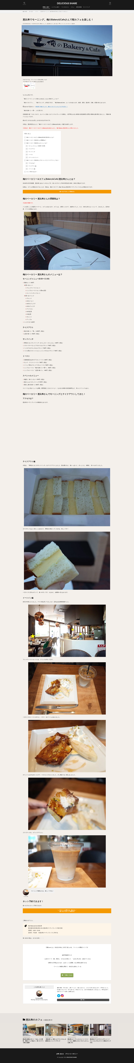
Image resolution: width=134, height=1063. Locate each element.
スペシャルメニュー (32, 157)
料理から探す (46, 7)
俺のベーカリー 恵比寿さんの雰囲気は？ (35, 140)
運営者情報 (79, 7)
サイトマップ (86, 7)
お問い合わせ (60, 1053)
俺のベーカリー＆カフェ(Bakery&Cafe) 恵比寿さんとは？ (39, 137)
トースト (29, 154)
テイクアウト (30, 148)
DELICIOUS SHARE (67, 3)
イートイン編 (30, 168)
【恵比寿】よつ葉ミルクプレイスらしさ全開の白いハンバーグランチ (55, 1040)
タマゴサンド (68, 23)
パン (46, 23)
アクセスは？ (30, 163)
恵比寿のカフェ (50, 23)
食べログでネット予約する (67, 191)
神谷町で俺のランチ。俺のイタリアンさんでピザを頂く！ (52, 106)
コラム (72, 7)
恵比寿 (73, 23)
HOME (25, 11)
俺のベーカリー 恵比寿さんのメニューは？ (36, 143)
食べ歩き (31, 11)
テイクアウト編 (31, 166)
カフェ (36, 11)
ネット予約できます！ (31, 171)
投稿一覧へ (82, 999)
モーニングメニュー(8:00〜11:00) (35, 146)
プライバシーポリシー (71, 1053)
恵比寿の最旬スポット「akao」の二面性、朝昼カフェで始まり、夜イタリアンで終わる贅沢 (33, 1041)
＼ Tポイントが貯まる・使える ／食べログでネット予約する (67, 911)
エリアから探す (55, 7)
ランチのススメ (65, 7)
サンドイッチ (62, 23)
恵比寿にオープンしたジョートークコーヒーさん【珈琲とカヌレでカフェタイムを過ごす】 (78, 1041)
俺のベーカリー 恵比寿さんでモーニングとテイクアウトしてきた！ (42, 160)
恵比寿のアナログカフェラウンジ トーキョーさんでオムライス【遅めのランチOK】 (100, 1041)
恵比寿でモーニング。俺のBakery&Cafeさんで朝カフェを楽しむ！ (54, 11)
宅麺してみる (68, 975)
